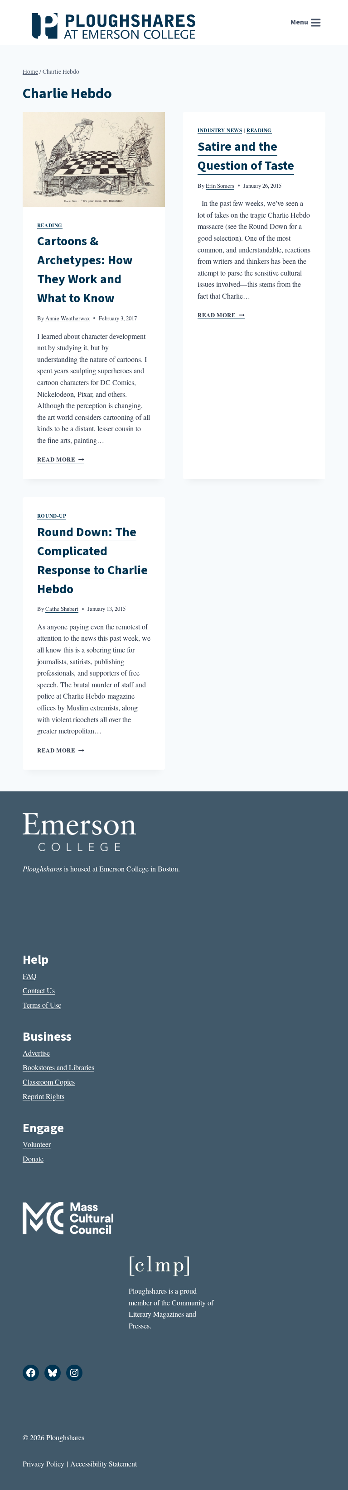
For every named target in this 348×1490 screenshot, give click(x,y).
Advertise (36, 1052)
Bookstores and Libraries (58, 1067)
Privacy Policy (43, 1463)
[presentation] (94, 159)
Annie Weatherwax (67, 318)
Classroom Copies (49, 1081)
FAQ (30, 976)
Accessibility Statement (103, 1463)
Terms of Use (42, 1004)
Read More (60, 459)
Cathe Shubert (61, 609)
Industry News (220, 130)
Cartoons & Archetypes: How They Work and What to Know (85, 269)
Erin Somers (220, 185)
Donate (33, 1158)
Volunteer (37, 1144)
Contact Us (39, 990)
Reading (50, 225)
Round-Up (51, 515)
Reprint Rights (43, 1096)
